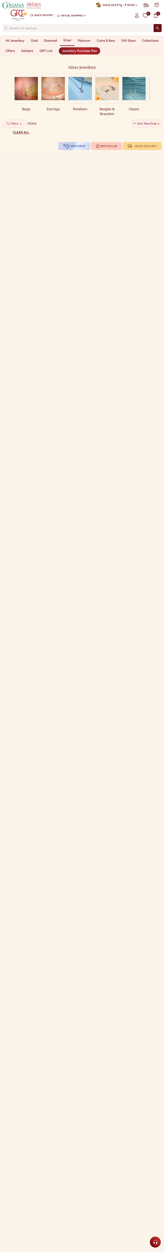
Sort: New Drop (147, 123)
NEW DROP (78, 146)
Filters (14, 123)
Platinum (84, 40)
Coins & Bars (106, 40)
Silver (67, 40)
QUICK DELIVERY (146, 146)
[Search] (158, 28)
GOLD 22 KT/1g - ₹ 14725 (119, 5)
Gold (34, 40)
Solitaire (27, 51)
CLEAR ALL (21, 132)
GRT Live (46, 51)
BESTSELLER (109, 146)
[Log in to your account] (137, 15)
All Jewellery (15, 40)
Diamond (50, 40)
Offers (10, 51)
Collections (150, 40)
